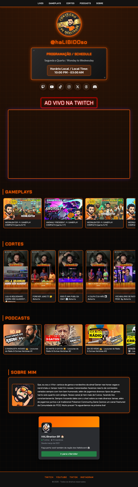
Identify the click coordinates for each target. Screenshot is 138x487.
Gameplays (55, 3)
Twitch (49, 477)
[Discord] (94, 86)
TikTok (74, 477)
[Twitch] (43, 86)
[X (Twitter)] (77, 86)
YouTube (61, 477)
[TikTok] (60, 86)
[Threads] (86, 86)
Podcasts (85, 3)
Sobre (99, 3)
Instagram (86, 477)
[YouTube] (51, 86)
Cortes (70, 3)
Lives (40, 3)
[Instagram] (69, 86)
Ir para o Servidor (69, 454)
